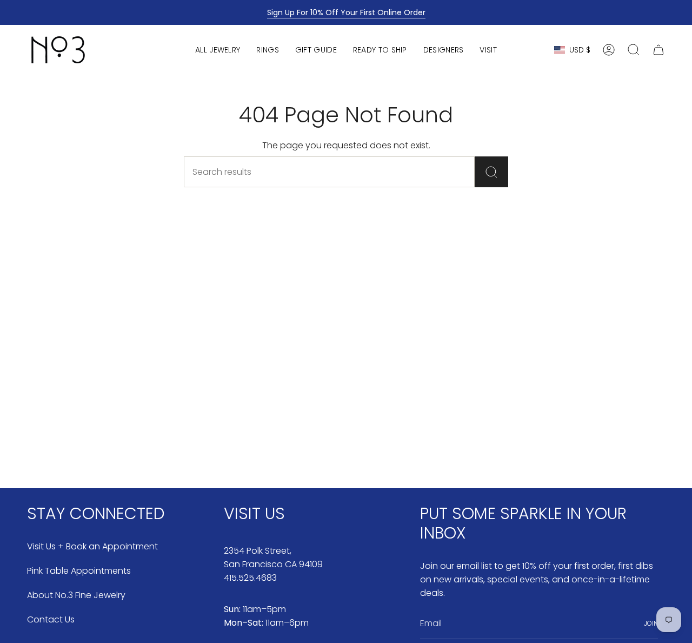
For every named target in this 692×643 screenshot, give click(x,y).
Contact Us (51, 619)
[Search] (491, 171)
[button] (217, 50)
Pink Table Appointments (79, 571)
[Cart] (658, 50)
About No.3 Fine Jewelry (76, 595)
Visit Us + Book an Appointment (92, 546)
